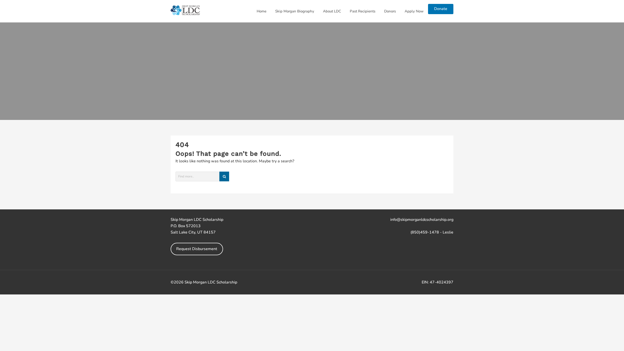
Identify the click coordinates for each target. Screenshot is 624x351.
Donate (440, 8)
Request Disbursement (196, 249)
